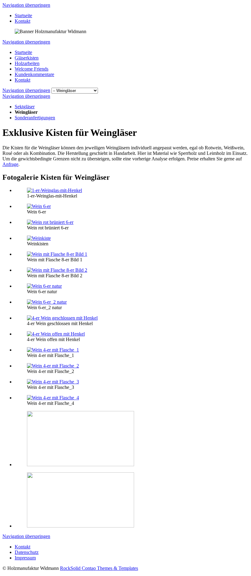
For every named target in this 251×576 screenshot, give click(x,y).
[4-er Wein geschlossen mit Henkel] (62, 318)
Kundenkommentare (34, 74)
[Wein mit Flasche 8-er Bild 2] (57, 270)
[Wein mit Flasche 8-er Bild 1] (57, 254)
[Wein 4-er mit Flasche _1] (53, 349)
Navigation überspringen (26, 5)
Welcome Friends (31, 68)
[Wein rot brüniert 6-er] (50, 222)
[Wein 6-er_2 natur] (47, 302)
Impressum (25, 557)
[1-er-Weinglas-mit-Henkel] (54, 190)
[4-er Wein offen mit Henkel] (56, 333)
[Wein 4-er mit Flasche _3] (53, 381)
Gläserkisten (27, 57)
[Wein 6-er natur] (44, 286)
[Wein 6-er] (39, 206)
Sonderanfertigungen (35, 117)
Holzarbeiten (27, 63)
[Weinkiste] (39, 238)
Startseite (23, 15)
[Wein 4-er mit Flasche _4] (53, 397)
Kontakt (22, 21)
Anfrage (10, 164)
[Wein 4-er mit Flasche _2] (53, 365)
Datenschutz (27, 552)
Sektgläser (25, 106)
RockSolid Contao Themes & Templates (99, 568)
